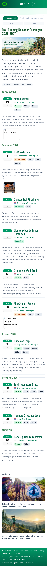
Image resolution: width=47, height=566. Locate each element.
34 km (34, 106)
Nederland (6, 551)
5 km (31, 159)
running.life (7, 563)
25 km (17, 352)
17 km (26, 106)
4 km (34, 392)
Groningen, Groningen (26, 203)
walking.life (29, 563)
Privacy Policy (21, 559)
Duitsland (24, 551)
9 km (41, 392)
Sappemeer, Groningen (27, 156)
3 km (26, 392)
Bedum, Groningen (25, 237)
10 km (38, 314)
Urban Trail (19, 206)
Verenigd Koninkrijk (11, 553)
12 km (26, 348)
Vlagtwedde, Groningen (27, 344)
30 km (25, 352)
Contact (10, 559)
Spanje (42, 551)
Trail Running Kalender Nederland (18, 85)
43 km (17, 110)
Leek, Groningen (24, 419)
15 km (17, 163)
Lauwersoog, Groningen (27, 440)
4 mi (28, 206)
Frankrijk (33, 551)
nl (35, 4)
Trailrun (18, 106)
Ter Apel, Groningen (25, 102)
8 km (38, 159)
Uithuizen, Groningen (26, 274)
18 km (34, 348)
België (15, 551)
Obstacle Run (20, 159)
